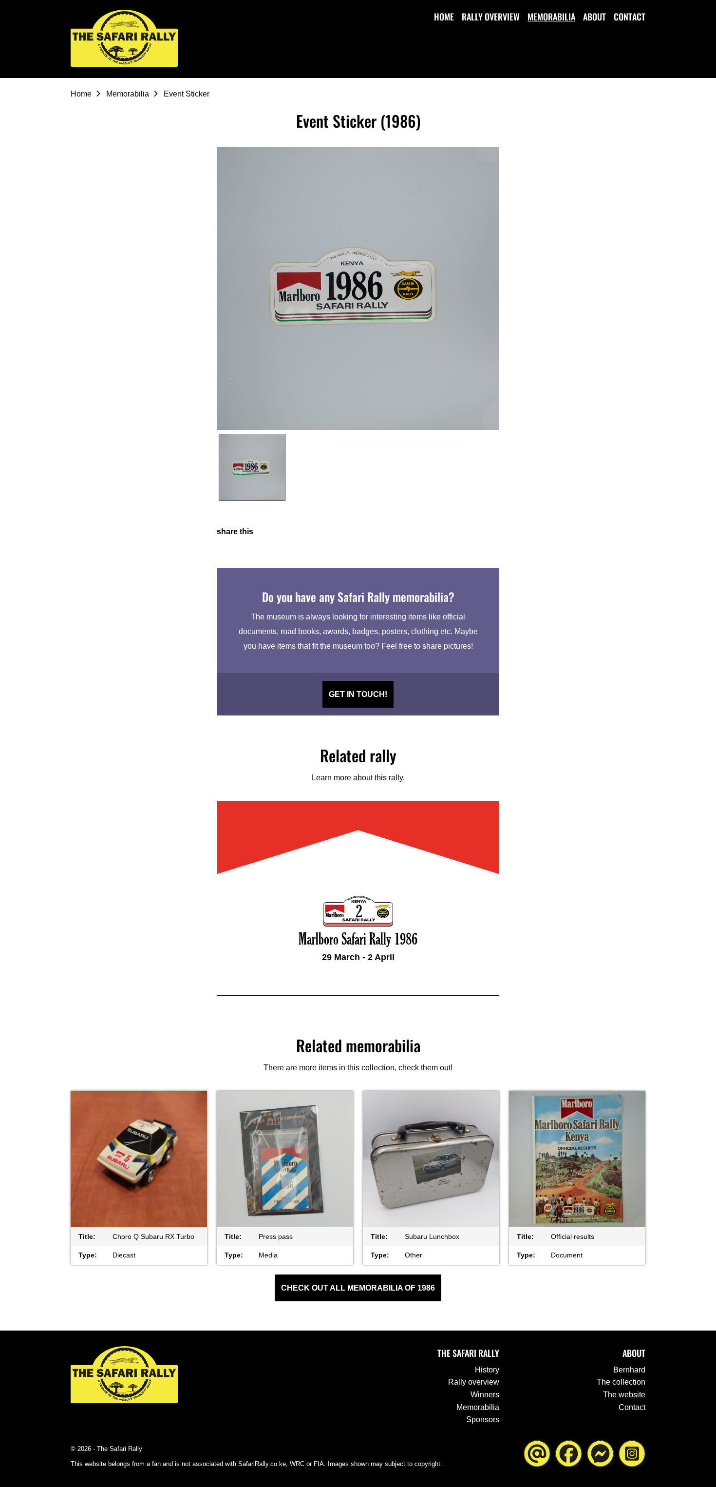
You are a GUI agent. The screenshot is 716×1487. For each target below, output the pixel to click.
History (487, 1370)
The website (624, 1394)
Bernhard (629, 1370)
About (594, 16)
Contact (629, 16)
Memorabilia (551, 16)
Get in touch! (358, 694)
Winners (485, 1394)
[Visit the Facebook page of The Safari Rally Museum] (568, 1452)
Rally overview (491, 16)
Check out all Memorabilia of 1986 (358, 1288)
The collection (621, 1382)
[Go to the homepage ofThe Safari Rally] (124, 38)
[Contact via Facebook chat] (600, 1452)
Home (444, 16)
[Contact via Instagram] (632, 1452)
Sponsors (482, 1419)
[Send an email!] (537, 1452)
